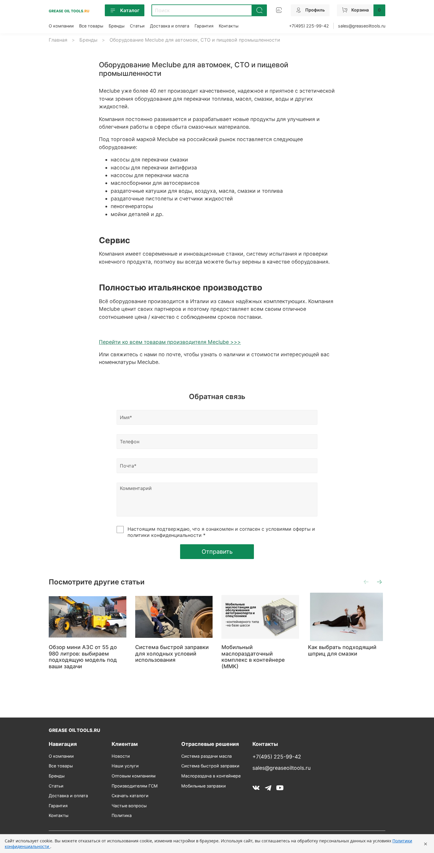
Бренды (117, 25)
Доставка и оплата (169, 25)
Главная (58, 40)
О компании (61, 25)
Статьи (137, 25)
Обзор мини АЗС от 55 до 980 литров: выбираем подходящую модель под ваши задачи (83, 656)
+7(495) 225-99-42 (309, 25)
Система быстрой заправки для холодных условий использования (172, 653)
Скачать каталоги (130, 795)
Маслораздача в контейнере (211, 775)
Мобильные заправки (203, 785)
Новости (121, 756)
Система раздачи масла (206, 756)
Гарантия (204, 25)
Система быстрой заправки (210, 765)
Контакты (229, 25)
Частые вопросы (129, 805)
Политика (122, 815)
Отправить (217, 551)
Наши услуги (125, 765)
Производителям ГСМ (135, 785)
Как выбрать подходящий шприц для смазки (342, 650)
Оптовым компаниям (134, 775)
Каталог (129, 10)
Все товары (91, 25)
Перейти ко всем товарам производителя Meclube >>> (170, 342)
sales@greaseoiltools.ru (361, 25)
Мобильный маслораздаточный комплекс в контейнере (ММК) (253, 656)
